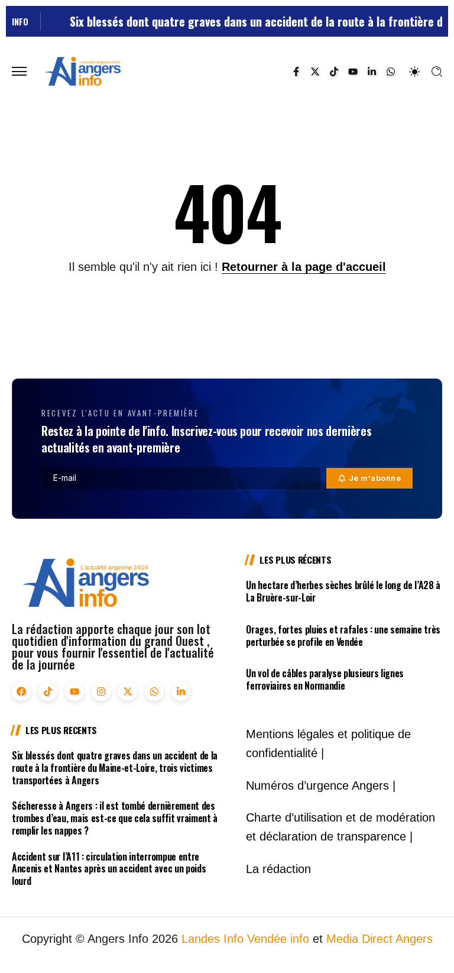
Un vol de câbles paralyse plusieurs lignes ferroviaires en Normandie (325, 679)
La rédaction (278, 868)
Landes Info (212, 938)
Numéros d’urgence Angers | (320, 785)
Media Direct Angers (379, 938)
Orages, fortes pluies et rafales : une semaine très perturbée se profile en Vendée (343, 635)
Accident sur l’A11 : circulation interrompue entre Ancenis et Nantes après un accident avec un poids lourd (109, 868)
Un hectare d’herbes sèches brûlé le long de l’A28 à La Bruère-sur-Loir (343, 591)
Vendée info (278, 938)
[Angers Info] (82, 70)
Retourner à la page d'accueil (304, 266)
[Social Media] (296, 71)
